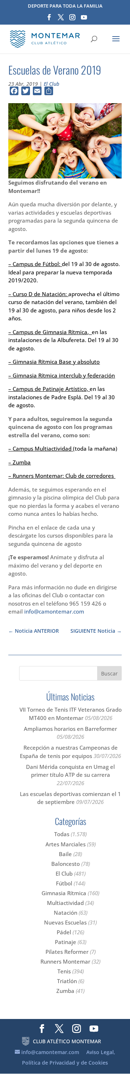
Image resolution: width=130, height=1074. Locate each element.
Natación (65, 912)
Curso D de (26, 294)
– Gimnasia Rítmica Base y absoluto (54, 361)
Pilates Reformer (67, 951)
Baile (65, 854)
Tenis (64, 971)
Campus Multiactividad (42, 448)
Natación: (54, 294)
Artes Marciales (66, 844)
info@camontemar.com (54, 611)
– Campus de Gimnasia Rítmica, (50, 332)
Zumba (22, 462)
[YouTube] (84, 19)
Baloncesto (65, 863)
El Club (51, 83)
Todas (61, 834)
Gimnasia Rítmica (64, 893)
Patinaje (65, 941)
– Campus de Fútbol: (35, 264)
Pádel (64, 932)
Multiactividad (65, 902)
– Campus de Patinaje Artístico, (49, 388)
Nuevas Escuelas (65, 922)
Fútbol (64, 883)
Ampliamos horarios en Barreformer (70, 728)
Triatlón (67, 981)
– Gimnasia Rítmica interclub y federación (61, 375)
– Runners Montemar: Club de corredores (61, 475)
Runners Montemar (65, 961)
